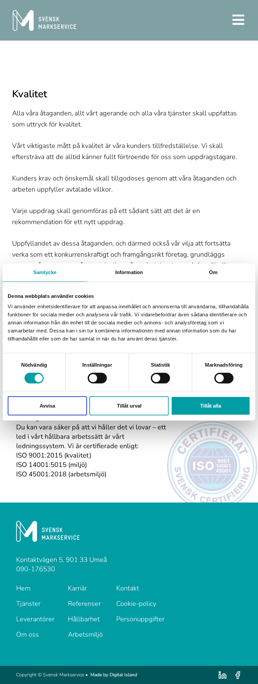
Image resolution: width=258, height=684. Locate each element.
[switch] (97, 378)
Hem (23, 588)
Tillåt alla (210, 406)
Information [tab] (129, 272)
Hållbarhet (84, 619)
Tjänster (28, 603)
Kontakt (127, 588)
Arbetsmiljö (85, 634)
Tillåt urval (129, 406)
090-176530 (35, 569)
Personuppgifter (140, 619)
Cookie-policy (136, 603)
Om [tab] (213, 272)
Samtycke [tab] (44, 272)
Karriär (77, 588)
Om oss (27, 634)
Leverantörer (35, 619)
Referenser (84, 603)
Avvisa (47, 406)
